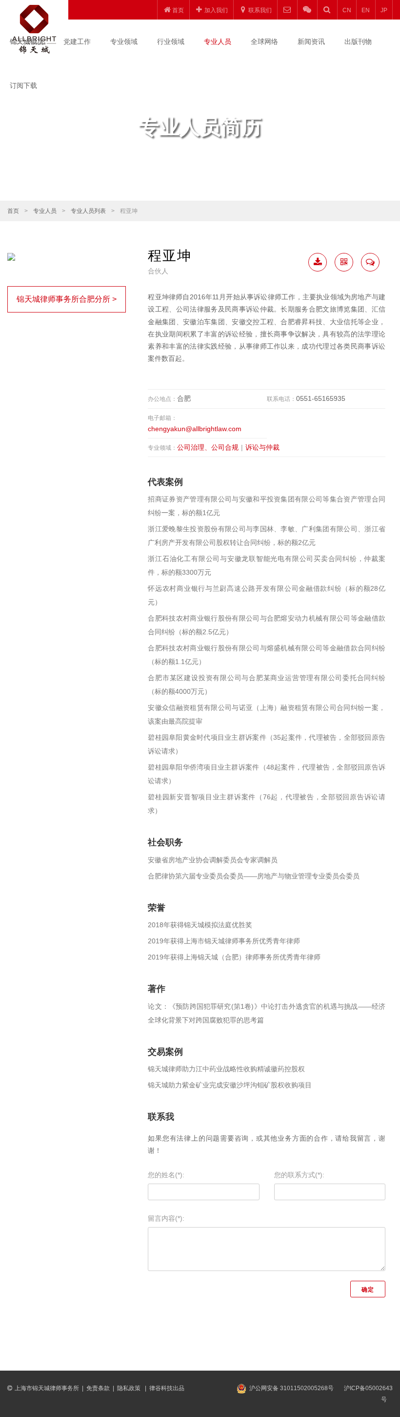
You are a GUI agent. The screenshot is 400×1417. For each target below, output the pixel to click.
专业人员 (217, 41)
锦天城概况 (27, 41)
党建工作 (77, 41)
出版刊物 (358, 41)
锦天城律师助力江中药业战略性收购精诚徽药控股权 (226, 1069)
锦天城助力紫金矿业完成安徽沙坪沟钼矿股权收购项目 (230, 1085)
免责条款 (98, 1388)
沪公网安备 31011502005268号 (291, 1388)
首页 (13, 211)
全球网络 (264, 41)
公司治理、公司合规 (208, 447)
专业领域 (124, 41)
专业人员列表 (88, 211)
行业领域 (170, 41)
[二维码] (344, 262)
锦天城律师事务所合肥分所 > (67, 299)
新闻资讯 (311, 41)
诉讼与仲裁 (262, 447)
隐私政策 (129, 1388)
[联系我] (370, 262)
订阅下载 (23, 85)
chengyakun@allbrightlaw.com (194, 429)
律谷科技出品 (166, 1388)
